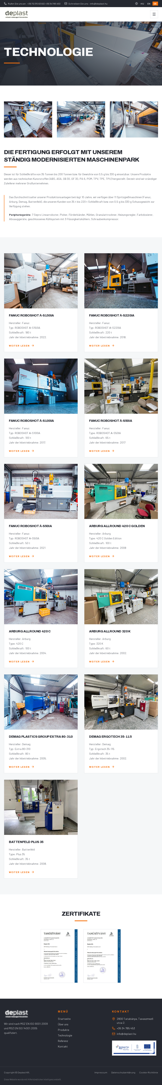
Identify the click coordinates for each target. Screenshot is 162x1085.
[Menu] (154, 14)
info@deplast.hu (126, 1033)
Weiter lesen (19, 345)
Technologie (65, 1035)
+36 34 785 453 (126, 1028)
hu (142, 3)
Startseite (64, 1018)
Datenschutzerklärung (123, 1072)
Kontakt (63, 1046)
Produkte (63, 1029)
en (149, 3)
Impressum (100, 1072)
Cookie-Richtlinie (148, 1072)
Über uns (63, 1024)
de (155, 3)
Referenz (63, 1041)
